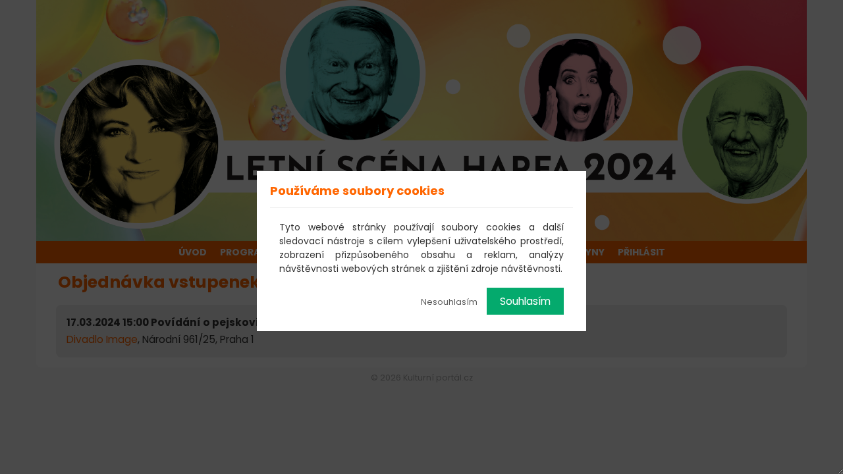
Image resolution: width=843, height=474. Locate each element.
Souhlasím (525, 301)
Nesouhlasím (449, 301)
